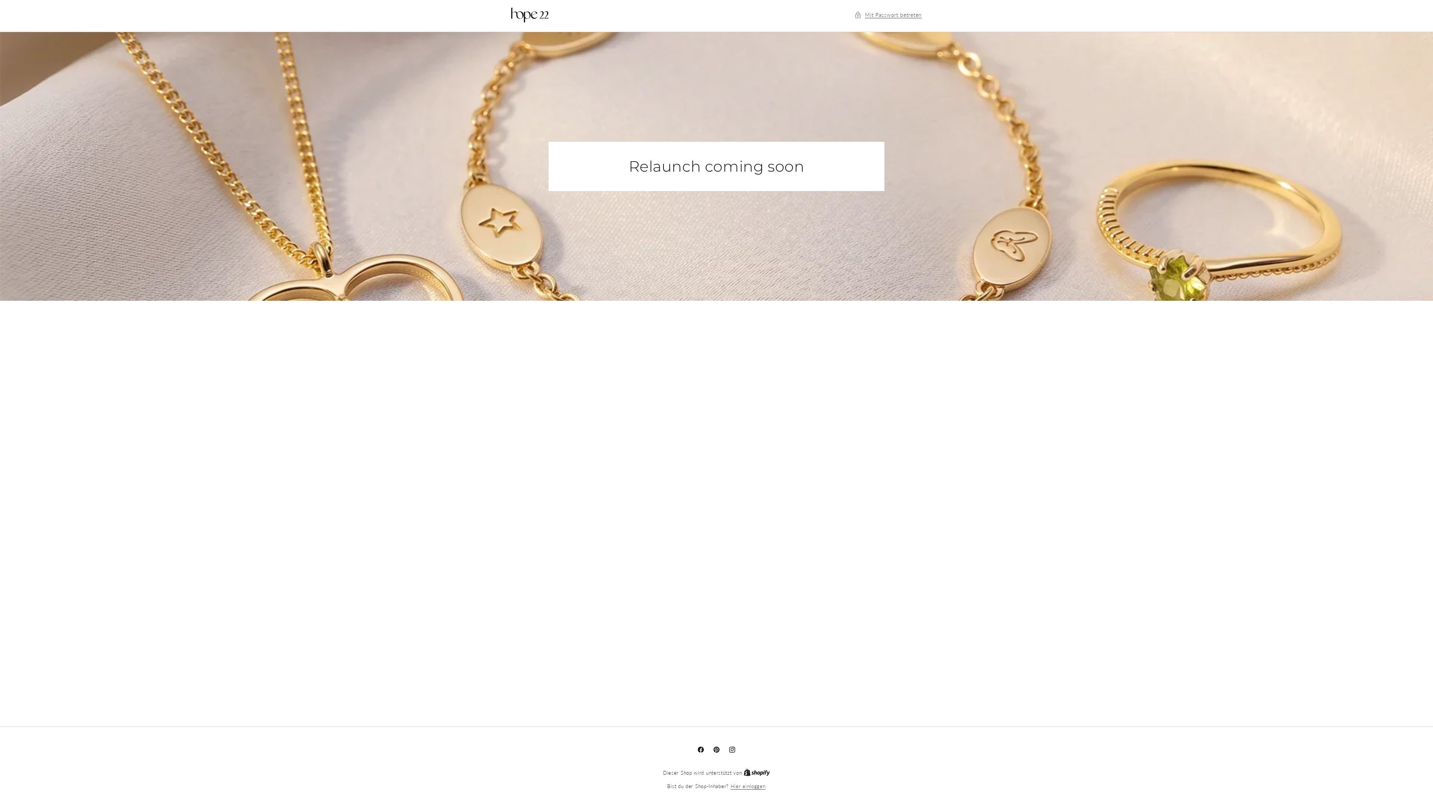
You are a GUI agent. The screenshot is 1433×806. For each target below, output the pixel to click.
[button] (888, 14)
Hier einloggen (748, 786)
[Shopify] (757, 773)
